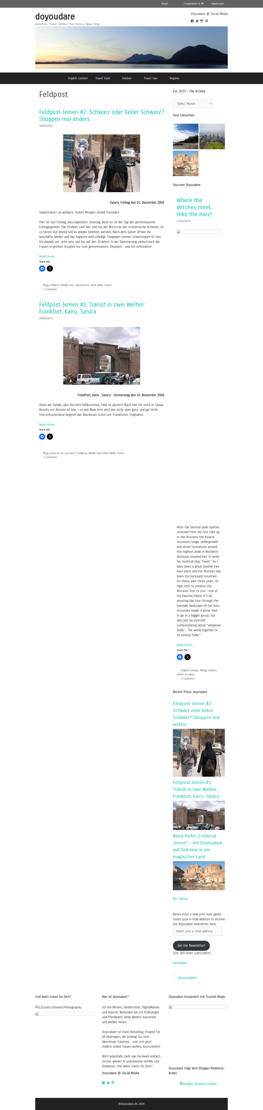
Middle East (67, 285)
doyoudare (55, 17)
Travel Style (102, 78)
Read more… (48, 256)
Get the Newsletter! (191, 946)
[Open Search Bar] (193, 78)
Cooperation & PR (194, 3)
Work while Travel (101, 285)
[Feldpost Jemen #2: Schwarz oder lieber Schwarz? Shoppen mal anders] (101, 191)
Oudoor (212, 670)
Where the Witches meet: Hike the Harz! (194, 207)
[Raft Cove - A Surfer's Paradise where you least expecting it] (186, 137)
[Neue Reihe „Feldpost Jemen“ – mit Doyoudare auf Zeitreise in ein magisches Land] (199, 889)
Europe (194, 670)
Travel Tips (150, 78)
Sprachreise (82, 285)
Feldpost (55, 285)
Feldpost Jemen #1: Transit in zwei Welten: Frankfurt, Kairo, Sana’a (92, 308)
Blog (46, 285)
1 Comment (50, 289)
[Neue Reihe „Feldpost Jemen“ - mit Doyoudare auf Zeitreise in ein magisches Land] (186, 164)
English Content (78, 78)
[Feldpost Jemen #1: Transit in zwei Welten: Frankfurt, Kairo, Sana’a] (101, 384)
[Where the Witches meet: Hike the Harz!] (199, 233)
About (164, 3)
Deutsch (54, 453)
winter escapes (186, 674)
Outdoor (127, 78)
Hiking (203, 670)
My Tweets (180, 899)
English (185, 670)
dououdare (180, 963)
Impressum (217, 3)
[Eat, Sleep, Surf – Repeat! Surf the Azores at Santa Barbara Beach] (212, 137)
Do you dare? (68, 453)
